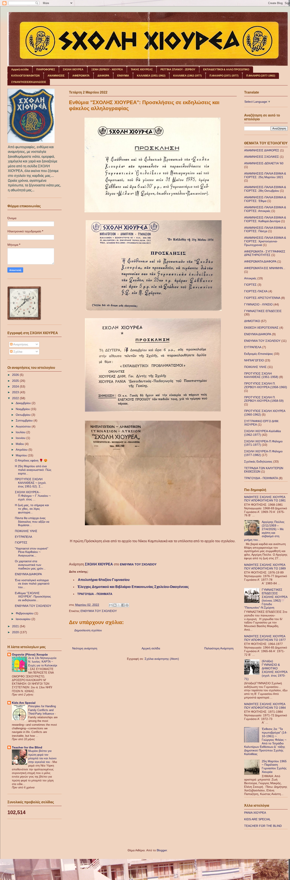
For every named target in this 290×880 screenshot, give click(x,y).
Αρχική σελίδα (19, 69)
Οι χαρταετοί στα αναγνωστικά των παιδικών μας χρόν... (30, 564)
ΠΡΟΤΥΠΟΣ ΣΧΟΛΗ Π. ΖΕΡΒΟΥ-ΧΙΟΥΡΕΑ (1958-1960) (265, 385)
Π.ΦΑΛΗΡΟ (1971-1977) (224, 75)
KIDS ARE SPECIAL (257, 819)
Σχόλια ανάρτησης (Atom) (162, 658)
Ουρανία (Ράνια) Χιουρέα (30, 654)
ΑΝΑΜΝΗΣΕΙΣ (56, 75)
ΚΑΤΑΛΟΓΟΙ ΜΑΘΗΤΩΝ (25, 75)
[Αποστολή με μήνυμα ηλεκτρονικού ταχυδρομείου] (111, 605)
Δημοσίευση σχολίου (88, 630)
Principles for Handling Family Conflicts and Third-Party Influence (42, 710)
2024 (16, 386)
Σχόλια (17, 351)
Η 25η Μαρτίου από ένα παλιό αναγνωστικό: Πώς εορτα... (33, 469)
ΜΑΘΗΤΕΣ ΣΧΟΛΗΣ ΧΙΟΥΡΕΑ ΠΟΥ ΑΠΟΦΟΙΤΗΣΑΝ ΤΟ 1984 (265, 705)
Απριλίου (22, 449)
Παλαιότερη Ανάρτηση (219, 648)
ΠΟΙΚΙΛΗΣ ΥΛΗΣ (26, 531)
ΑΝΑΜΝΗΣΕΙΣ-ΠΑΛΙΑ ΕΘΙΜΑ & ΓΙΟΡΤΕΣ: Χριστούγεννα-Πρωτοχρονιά (265, 241)
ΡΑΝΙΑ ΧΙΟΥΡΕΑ (255, 812)
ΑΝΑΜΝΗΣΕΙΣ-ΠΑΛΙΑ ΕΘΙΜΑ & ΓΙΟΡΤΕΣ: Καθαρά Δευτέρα (265, 219)
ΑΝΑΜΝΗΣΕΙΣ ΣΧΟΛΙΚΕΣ (261, 156)
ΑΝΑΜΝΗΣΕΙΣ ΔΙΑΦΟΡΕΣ (261, 150)
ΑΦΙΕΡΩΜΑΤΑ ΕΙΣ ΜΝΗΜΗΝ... (264, 268)
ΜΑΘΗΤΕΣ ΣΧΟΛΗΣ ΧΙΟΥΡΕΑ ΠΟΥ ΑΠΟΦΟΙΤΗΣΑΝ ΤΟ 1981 (265, 498)
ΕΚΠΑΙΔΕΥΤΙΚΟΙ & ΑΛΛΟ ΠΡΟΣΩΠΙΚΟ (226, 69)
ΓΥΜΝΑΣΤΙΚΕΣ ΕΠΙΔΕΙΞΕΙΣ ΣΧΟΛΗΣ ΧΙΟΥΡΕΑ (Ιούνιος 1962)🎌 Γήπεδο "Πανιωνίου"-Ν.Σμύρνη (265, 598)
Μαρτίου (22, 455)
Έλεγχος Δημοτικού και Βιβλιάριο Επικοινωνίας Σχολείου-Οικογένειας (133, 587)
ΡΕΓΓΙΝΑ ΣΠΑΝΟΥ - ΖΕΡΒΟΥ (177, 69)
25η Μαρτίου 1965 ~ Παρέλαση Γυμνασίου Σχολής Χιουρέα (274, 766)
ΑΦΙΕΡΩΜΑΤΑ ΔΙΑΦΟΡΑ (260, 261)
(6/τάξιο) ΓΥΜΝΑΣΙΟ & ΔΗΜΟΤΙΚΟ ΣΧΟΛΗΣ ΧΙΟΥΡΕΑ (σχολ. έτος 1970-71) (265, 670)
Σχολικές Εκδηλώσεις (258, 461)
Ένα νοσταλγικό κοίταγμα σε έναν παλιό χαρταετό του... (32, 583)
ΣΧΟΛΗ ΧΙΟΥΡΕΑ (73, 69)
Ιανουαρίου (23, 619)
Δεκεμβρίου (24, 403)
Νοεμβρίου (23, 409)
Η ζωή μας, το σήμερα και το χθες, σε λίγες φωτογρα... (32, 508)
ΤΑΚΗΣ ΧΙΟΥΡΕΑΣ (142, 69)
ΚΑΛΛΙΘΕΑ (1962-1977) (187, 75)
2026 (16, 374)
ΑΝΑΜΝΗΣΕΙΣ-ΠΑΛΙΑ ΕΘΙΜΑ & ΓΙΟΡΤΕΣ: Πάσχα (265, 229)
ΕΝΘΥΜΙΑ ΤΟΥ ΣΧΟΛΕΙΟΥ (138, 564)
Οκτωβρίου (23, 414)
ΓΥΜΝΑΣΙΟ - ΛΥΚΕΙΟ (258, 304)
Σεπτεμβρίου (25, 420)
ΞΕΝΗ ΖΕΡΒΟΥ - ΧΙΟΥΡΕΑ (107, 69)
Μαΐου (20, 444)
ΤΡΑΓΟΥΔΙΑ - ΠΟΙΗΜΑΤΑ (94, 594)
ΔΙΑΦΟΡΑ (103, 75)
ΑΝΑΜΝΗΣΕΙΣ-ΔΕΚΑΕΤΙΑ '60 (263, 163)
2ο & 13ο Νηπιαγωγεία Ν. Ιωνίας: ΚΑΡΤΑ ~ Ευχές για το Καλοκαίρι (42, 661)
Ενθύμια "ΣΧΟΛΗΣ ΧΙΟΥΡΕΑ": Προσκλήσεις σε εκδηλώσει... (33, 596)
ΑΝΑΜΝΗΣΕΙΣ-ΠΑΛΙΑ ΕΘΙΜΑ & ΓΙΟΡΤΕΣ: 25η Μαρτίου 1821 (265, 175)
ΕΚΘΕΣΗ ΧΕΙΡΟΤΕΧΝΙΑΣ (261, 327)
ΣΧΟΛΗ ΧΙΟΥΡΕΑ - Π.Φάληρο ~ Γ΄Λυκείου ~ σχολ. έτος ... (33, 495)
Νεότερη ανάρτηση (84, 648)
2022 (16, 398)
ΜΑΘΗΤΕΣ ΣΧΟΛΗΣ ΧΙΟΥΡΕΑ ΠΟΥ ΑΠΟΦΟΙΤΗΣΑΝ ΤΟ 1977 (265, 638)
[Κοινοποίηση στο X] (119, 605)
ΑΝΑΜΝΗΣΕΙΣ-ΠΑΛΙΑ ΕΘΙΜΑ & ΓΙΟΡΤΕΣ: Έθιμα (265, 199)
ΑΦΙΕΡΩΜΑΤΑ (81, 75)
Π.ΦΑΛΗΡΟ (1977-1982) (260, 75)
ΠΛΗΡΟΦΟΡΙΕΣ (45, 69)
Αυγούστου (24, 426)
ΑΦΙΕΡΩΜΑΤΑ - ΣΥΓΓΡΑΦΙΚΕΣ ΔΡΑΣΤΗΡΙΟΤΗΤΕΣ (264, 253)
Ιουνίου (21, 438)
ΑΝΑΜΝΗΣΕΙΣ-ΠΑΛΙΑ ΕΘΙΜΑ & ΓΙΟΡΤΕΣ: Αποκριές (265, 209)
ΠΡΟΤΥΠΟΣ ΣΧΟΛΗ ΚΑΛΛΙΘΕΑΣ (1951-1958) (261, 375)
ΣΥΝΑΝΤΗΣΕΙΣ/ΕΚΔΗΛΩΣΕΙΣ (28, 82)
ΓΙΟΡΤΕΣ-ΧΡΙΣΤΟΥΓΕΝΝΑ (262, 297)
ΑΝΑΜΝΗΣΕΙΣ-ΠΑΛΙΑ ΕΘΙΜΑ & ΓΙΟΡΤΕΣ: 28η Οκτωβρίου (265, 188)
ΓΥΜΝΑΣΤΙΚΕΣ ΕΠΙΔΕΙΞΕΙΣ (263, 311)
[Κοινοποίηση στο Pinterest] (127, 605)
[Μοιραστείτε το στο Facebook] (123, 605)
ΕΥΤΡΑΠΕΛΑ (23, 536)
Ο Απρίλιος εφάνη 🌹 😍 (31, 460)
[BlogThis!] (115, 605)
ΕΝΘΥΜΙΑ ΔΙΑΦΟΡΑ (28, 574)
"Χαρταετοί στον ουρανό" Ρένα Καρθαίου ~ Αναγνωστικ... (31, 552)
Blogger (162, 850)
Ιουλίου (21, 432)
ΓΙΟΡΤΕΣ (21, 542)
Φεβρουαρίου (25, 613)
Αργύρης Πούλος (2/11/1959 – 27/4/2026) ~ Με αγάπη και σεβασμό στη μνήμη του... (264, 530)
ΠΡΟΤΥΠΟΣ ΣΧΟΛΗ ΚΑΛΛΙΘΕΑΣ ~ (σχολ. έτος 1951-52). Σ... (30, 482)
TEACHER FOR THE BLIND (263, 825)
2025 (16, 380)
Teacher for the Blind (27, 747)
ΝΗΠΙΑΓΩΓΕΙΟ (254, 360)
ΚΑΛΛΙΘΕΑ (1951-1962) (151, 75)
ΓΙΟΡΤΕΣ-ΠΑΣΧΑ (255, 291)
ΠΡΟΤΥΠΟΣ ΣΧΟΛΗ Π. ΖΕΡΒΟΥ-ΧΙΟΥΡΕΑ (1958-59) (264, 399)
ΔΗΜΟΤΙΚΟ (252, 321)
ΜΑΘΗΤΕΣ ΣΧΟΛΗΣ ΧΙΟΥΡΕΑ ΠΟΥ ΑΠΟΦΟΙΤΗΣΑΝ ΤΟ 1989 (265, 566)
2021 (16, 626)
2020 (16, 632)
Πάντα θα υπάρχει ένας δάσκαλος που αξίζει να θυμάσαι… (32, 521)
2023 (16, 392)
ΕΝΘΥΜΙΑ (123, 75)
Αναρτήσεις (20, 344)
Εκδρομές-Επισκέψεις (258, 353)
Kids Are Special (23, 702)
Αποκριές (250, 278)
